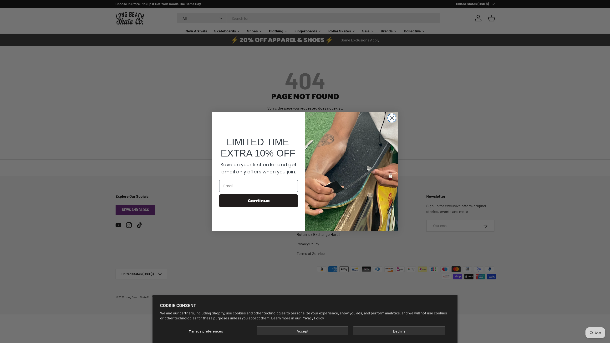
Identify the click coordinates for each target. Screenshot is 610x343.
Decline (399, 331)
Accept (303, 331)
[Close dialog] (392, 118)
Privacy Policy (312, 318)
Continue (259, 201)
